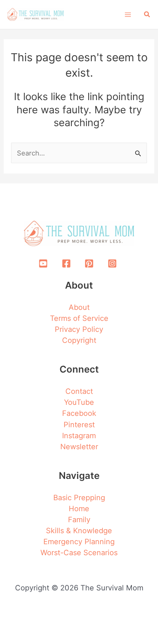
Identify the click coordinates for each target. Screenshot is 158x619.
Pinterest (79, 424)
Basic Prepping (79, 497)
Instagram (79, 435)
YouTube (79, 402)
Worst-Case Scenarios (79, 552)
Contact (79, 391)
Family (79, 519)
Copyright (79, 340)
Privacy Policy (79, 329)
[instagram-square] (113, 263)
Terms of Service (79, 318)
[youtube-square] (44, 263)
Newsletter (79, 446)
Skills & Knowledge (79, 530)
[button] (147, 14)
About (79, 307)
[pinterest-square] (90, 263)
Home (79, 508)
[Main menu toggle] (127, 14)
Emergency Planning (79, 541)
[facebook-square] (67, 263)
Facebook (79, 413)
